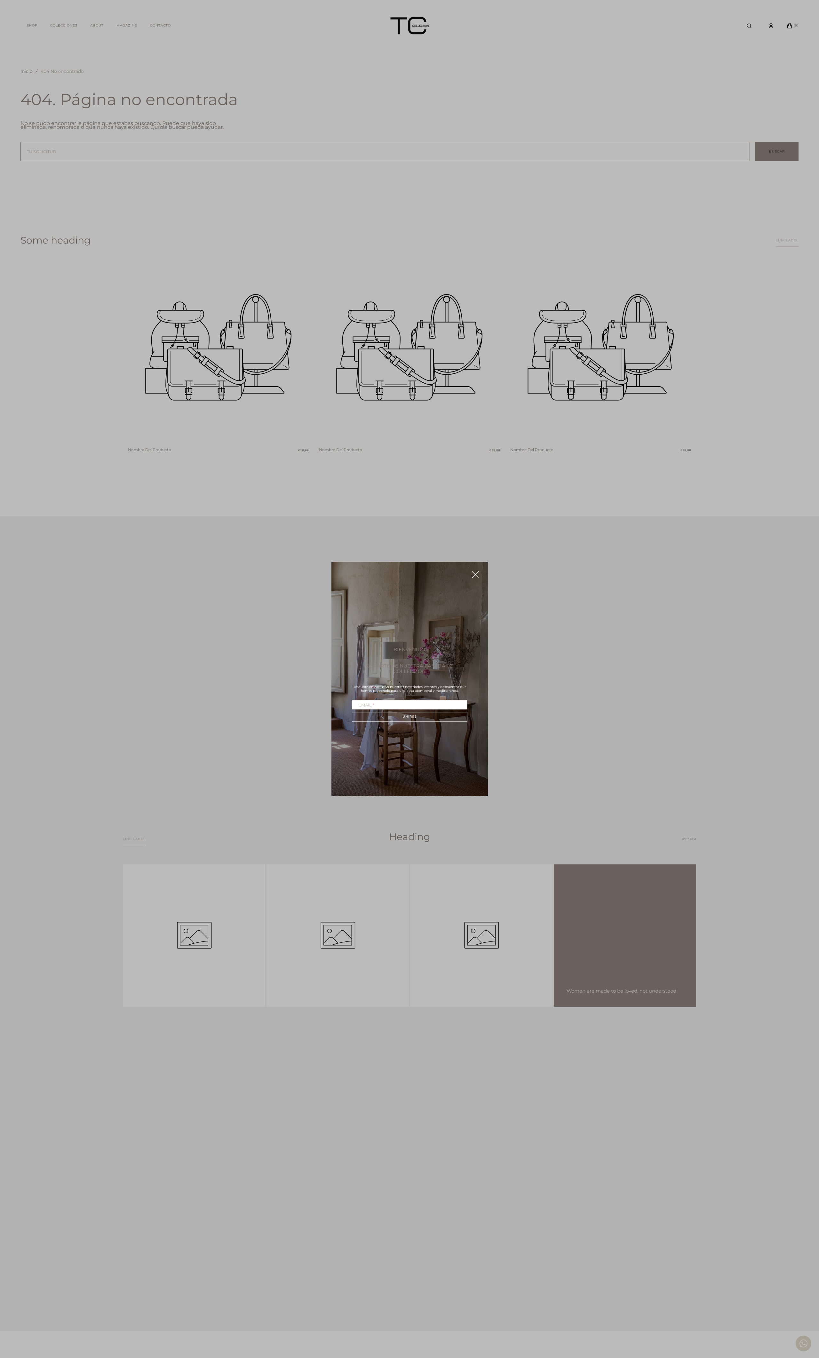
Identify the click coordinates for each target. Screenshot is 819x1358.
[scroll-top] (804, 1319)
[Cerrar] (475, 574)
